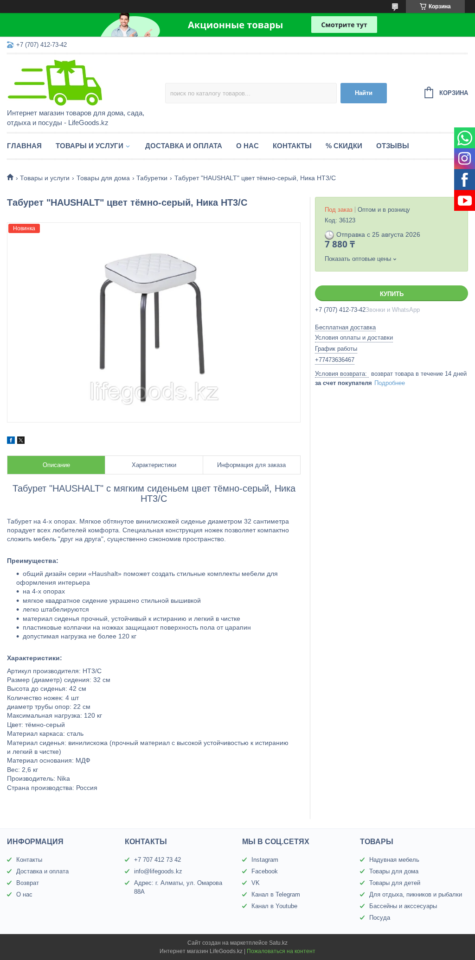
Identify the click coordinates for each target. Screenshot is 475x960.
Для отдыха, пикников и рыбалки (415, 894)
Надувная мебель (394, 859)
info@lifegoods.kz (158, 871)
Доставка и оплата (183, 145)
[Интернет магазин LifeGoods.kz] (86, 82)
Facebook (264, 871)
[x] (21, 441)
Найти (363, 92)
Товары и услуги (89, 145)
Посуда (379, 917)
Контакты (292, 145)
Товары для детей (394, 882)
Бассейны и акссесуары (403, 906)
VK (255, 882)
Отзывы (392, 145)
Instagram (264, 859)
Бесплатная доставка (345, 327)
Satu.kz (278, 943)
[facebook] (11, 441)
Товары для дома (103, 178)
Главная (24, 145)
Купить (392, 294)
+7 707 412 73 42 (157, 859)
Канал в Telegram (275, 894)
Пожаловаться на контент (281, 951)
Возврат (27, 882)
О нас (247, 145)
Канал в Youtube (274, 906)
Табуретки (151, 178)
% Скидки (344, 145)
